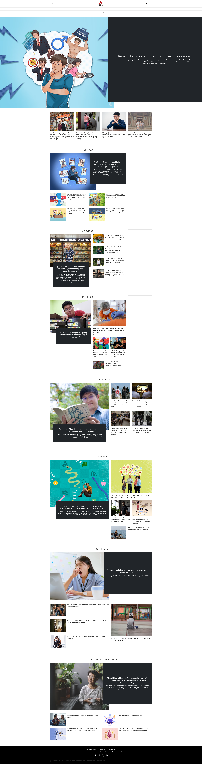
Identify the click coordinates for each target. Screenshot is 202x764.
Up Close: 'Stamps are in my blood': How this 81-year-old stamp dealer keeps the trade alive (71, 268)
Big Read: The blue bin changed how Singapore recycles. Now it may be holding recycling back (115, 210)
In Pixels (90, 9)
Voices (104, 9)
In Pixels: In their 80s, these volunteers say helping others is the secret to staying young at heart (108, 330)
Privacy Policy (101, 751)
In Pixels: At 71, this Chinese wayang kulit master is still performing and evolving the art (113, 363)
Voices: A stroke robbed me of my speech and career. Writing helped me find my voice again (120, 519)
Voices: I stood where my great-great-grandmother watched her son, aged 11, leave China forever (139, 135)
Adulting (110, 9)
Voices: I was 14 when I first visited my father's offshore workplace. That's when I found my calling (139, 529)
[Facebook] (96, 756)
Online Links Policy (117, 751)
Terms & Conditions (92, 751)
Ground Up (98, 9)
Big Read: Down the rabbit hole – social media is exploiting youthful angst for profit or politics (107, 164)
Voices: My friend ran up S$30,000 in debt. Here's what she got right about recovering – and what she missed (82, 507)
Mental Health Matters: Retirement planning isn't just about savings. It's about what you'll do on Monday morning (127, 680)
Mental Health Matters (120, 9)
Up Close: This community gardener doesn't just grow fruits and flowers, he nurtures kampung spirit (115, 260)
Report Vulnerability (108, 751)
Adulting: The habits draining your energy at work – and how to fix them (128, 571)
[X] (103, 756)
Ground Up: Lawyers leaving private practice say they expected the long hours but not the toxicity (141, 430)
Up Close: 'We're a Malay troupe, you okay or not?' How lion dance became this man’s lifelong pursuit (114, 237)
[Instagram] (99, 756)
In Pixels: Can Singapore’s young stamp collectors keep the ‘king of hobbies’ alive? (73, 334)
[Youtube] (106, 756)
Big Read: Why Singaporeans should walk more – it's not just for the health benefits (115, 195)
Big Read (77, 9)
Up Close (83, 9)
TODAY (71, 9)
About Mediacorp (84, 751)
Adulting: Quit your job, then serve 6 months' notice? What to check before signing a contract (114, 135)
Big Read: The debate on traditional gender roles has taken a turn (155, 56)
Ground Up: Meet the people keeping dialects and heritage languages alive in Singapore (79, 430)
